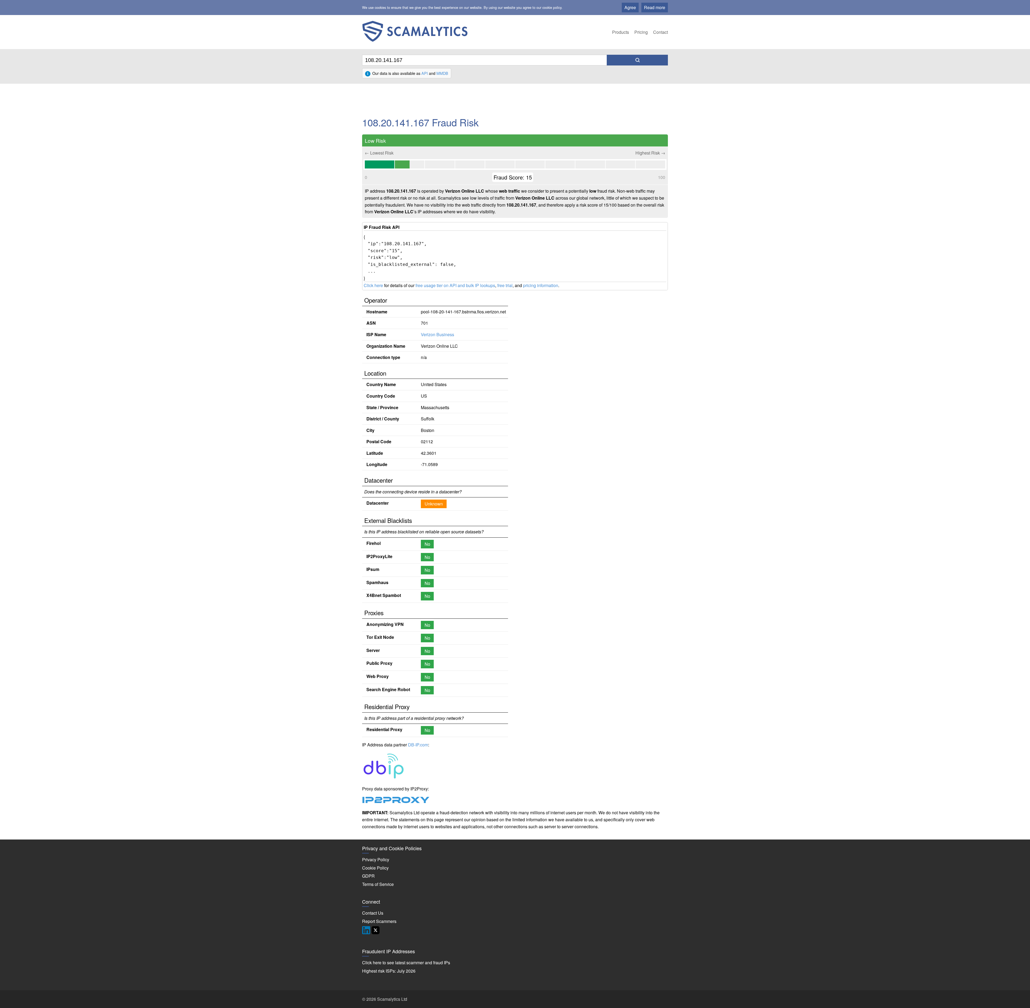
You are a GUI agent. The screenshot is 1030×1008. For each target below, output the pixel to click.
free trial (505, 285)
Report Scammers (379, 921)
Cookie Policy (375, 868)
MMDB (442, 73)
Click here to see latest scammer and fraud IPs (406, 962)
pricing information (540, 285)
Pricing (641, 32)
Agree (630, 7)
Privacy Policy (375, 859)
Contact (660, 32)
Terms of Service (378, 884)
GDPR (368, 876)
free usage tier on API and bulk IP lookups (455, 285)
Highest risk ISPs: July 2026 (388, 971)
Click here (373, 285)
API (424, 73)
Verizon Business (437, 334)
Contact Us (372, 913)
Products (620, 32)
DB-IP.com (418, 745)
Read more (654, 7)
